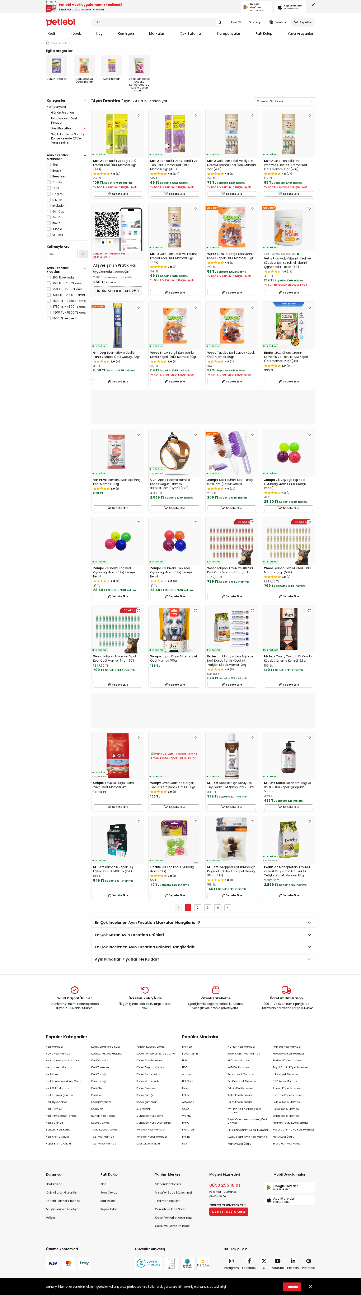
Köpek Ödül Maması (149, 1060)
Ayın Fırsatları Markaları (58, 157)
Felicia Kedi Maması (240, 1088)
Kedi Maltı (97, 1109)
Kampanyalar (228, 33)
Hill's (185, 1060)
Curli (55, 188)
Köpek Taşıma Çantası (150, 1067)
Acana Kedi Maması (241, 1074)
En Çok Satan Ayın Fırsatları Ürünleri (129, 934)
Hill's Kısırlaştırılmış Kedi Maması (248, 1130)
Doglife (57, 194)
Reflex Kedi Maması (240, 1095)
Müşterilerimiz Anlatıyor (63, 1209)
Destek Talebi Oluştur (228, 1212)
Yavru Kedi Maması (58, 1053)
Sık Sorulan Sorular (168, 1184)
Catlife (57, 182)
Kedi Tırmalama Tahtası (61, 1116)
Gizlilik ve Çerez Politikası (172, 1226)
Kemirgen (126, 33)
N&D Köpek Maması (285, 1081)
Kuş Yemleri (143, 1109)
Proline (186, 1136)
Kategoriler (56, 100)
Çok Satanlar (191, 33)
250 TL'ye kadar (63, 277)
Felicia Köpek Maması (286, 1102)
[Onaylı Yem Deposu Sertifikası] (171, 1263)
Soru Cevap (108, 1192)
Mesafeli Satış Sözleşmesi (173, 1192)
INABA (56, 223)
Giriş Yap (255, 22)
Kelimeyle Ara (58, 246)
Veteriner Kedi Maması (150, 1129)
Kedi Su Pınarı (54, 1122)
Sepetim (306, 22)
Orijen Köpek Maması (286, 1116)
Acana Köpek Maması (287, 1088)
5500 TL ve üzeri (64, 318)
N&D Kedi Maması (239, 1067)
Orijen (185, 1109)
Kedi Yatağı (98, 1074)
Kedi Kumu (53, 1074)
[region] (67, 227)
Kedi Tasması (100, 1067)
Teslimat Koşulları (167, 1201)
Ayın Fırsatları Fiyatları (58, 270)
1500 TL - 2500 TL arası (68, 295)
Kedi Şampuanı (101, 1102)
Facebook (249, 1268)
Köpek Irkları (108, 1209)
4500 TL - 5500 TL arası (69, 312)
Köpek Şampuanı (147, 1102)
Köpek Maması (100, 1122)
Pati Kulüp (264, 33)
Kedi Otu (96, 1088)
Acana (186, 1074)
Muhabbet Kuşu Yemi (149, 1116)
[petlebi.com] (47, 43)
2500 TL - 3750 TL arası (69, 301)
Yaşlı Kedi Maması (102, 1136)
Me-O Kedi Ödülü (283, 1136)
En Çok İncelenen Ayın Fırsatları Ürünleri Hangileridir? (145, 946)
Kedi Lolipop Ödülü (148, 1143)
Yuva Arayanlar (300, 33)
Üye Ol (236, 22)
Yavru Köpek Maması (104, 1129)
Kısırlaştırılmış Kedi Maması (63, 1060)
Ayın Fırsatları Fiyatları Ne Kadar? (127, 959)
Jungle (57, 229)
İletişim (51, 1217)
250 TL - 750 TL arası (67, 283)
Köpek (75, 33)
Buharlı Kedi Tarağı (103, 1116)
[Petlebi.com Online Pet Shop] (60, 22)
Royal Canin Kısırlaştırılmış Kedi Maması (247, 1121)
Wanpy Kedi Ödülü (239, 1144)
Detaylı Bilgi (218, 1287)
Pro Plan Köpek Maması (287, 1060)
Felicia (186, 1088)
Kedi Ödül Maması (57, 1088)
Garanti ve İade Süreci (171, 1209)
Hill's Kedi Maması (239, 1060)
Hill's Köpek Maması (285, 1074)
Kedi (51, 33)
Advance (188, 1102)
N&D (184, 1067)
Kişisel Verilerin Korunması (173, 1217)
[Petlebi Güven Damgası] (148, 1263)
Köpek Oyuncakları (148, 1074)
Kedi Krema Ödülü (57, 1136)
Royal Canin (190, 1053)
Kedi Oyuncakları (56, 1102)
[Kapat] (312, 6)
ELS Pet (57, 200)
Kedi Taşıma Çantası (59, 1095)
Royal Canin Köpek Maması (290, 1067)
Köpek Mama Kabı (147, 1081)
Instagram (231, 1268)
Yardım (280, 22)
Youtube (277, 1268)
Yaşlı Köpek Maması (104, 1143)
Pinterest (308, 1268)
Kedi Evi (96, 1095)
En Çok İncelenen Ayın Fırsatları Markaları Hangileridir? (147, 922)
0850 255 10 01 (224, 1185)
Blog (103, 1184)
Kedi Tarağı (98, 1081)
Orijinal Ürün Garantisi (61, 1192)
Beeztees (59, 176)
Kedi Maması (54, 1046)
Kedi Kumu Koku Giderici (106, 1053)
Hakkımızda (54, 1184)
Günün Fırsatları (62, 112)
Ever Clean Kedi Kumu (286, 1143)
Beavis (57, 170)
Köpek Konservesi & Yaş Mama (155, 1053)
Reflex (185, 1095)
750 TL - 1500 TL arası (67, 289)
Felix (184, 1143)
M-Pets (57, 235)
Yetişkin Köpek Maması (150, 1046)
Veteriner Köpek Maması (151, 1136)
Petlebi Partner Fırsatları (63, 1201)
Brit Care (187, 1081)
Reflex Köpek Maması (286, 1109)
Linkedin (293, 1268)
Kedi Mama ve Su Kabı (105, 1046)
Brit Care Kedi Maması (242, 1081)
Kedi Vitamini (99, 1060)
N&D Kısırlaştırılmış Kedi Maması (248, 1137)
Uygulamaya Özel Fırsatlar (64, 120)
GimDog (58, 217)
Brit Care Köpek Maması (288, 1095)
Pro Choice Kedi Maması (288, 1053)
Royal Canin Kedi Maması (244, 1053)
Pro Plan (187, 1046)
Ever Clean (189, 1129)
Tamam (292, 1287)
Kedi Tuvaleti (54, 1109)
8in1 (55, 165)
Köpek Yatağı (144, 1095)
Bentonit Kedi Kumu (58, 1129)
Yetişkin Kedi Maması (59, 1067)
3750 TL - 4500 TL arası (69, 307)
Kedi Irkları (107, 1201)
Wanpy (186, 1116)
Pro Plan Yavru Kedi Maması (290, 1122)
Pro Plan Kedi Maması (241, 1046)
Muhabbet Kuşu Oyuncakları (154, 1122)
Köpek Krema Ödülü (58, 1143)
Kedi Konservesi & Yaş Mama (64, 1081)
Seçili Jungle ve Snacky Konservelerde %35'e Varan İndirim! (68, 138)
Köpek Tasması (146, 1088)
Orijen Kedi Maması (240, 1102)
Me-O (185, 1122)
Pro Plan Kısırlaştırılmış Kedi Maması (244, 1110)
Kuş (99, 33)
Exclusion (59, 206)
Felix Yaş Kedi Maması (287, 1046)
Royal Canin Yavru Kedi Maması (293, 1129)
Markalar (156, 33)
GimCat (58, 211)
